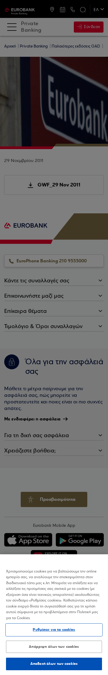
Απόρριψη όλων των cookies (54, 646)
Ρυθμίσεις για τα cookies (54, 629)
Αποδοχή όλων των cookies (54, 663)
